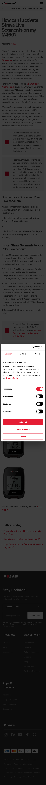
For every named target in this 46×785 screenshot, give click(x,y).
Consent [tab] (8, 354)
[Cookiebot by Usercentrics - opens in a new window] (32, 347)
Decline (23, 436)
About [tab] (37, 354)
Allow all (23, 422)
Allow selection (23, 429)
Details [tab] (23, 354)
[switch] (39, 396)
